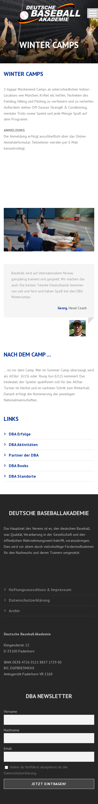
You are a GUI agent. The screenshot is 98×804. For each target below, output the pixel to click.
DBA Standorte (22, 476)
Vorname (10, 711)
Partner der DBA (24, 455)
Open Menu (92, 13)
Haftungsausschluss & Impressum (40, 589)
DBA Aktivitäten (23, 444)
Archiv (14, 610)
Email (8, 748)
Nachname (11, 730)
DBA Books (18, 465)
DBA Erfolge (20, 433)
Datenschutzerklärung (29, 600)
